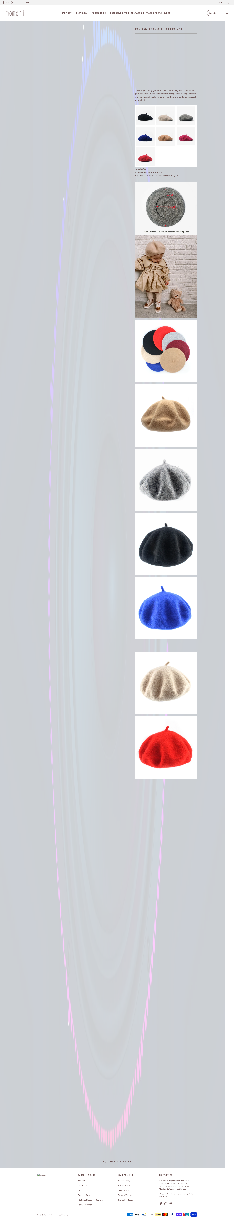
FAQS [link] (80, 1190)
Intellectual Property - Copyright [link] (91, 1200)
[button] (67, 13)
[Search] (227, 13)
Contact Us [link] (82, 1185)
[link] (3, 3)
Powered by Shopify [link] (59, 1215)
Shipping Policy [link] (124, 1190)
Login (219, 3)
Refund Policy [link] (124, 1185)
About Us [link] (81, 1180)
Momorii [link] (46, 1215)
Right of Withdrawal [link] (126, 1200)
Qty (136, 72)
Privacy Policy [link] (124, 1180)
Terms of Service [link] (125, 1195)
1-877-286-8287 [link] (22, 3)
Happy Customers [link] (85, 1205)
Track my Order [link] (84, 1195)
